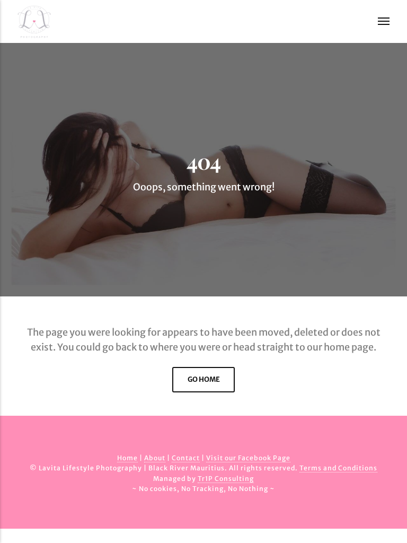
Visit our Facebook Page (248, 458)
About (154, 458)
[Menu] (377, 21)
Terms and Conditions (338, 468)
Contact (186, 458)
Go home (204, 379)
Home (127, 458)
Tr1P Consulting (226, 479)
